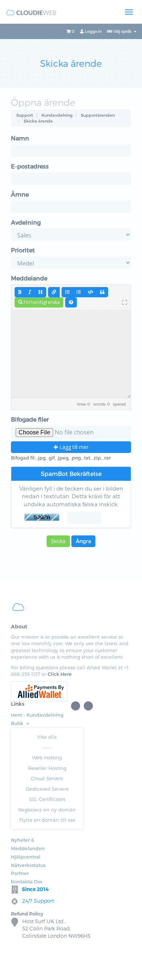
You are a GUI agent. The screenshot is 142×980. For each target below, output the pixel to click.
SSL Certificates (47, 799)
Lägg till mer (73, 446)
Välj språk (122, 31)
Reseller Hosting (47, 768)
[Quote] (102, 292)
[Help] (71, 302)
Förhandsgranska (41, 302)
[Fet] (20, 292)
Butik (18, 723)
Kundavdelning (57, 115)
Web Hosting (47, 757)
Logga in (93, 31)
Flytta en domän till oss (47, 820)
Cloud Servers (47, 778)
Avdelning (26, 222)
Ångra (83, 541)
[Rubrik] (40, 292)
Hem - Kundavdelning (37, 715)
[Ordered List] (78, 292)
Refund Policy (27, 914)
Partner (20, 873)
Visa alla (47, 737)
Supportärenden (98, 115)
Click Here (60, 674)
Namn (20, 138)
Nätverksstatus (28, 865)
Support (24, 115)
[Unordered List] (67, 292)
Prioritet (23, 250)
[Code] (90, 292)
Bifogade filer (30, 419)
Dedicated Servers (47, 789)
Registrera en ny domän (47, 810)
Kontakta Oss (26, 881)
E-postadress (30, 166)
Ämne (20, 194)
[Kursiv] (30, 292)
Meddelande (29, 278)
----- (47, 747)
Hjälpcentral (25, 857)
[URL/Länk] (54, 292)
